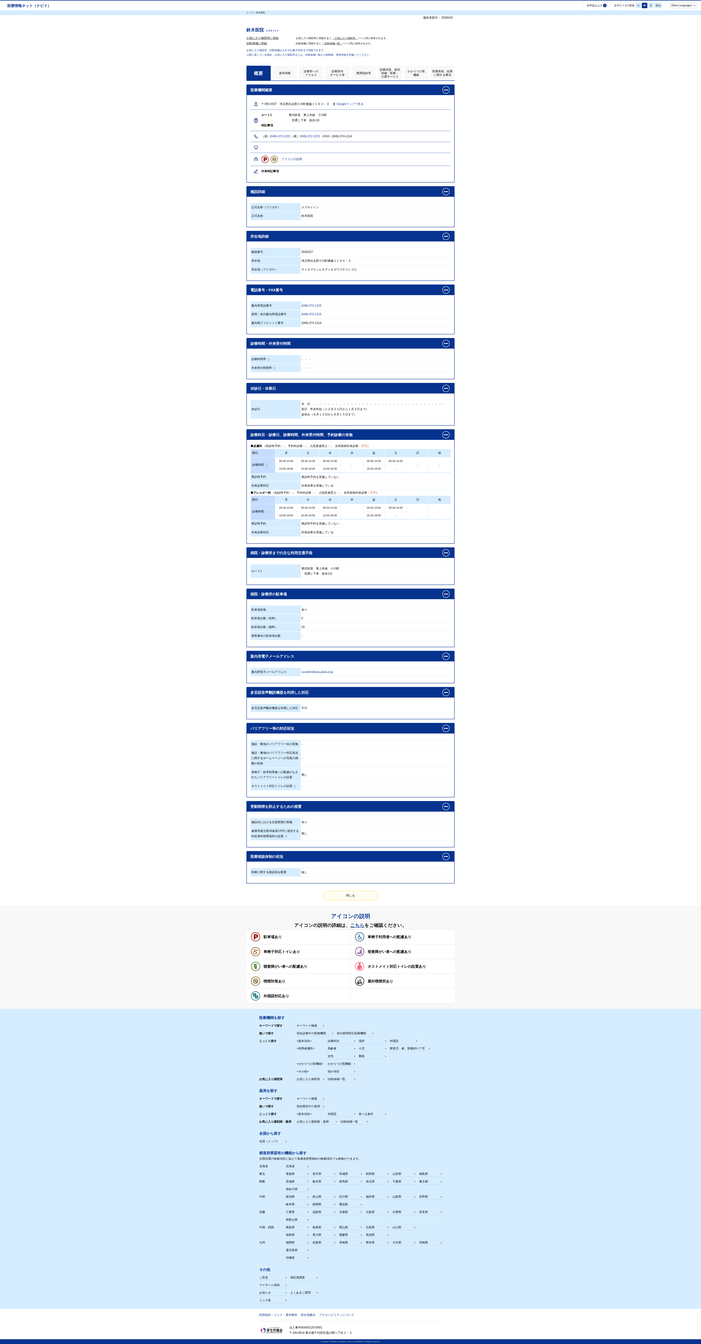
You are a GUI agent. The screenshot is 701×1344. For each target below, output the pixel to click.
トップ (249, 12)
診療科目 (333, 1040)
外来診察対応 (260, 485)
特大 (658, 5)
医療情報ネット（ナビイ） (29, 6)
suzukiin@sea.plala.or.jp (317, 671)
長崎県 (343, 1242)
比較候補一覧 (336, 1079)
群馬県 (343, 1181)
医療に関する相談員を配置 (268, 872)
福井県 (370, 1196)
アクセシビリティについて (336, 1314)
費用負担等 (363, 73)
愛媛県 (343, 1234)
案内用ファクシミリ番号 (267, 323)
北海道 (290, 1166)
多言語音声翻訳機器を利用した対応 (274, 708)
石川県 (343, 1196)
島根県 (317, 1227)
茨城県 (290, 1181)
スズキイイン (310, 207)
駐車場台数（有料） (264, 618)
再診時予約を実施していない (320, 477)
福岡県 (290, 1242)
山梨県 (396, 1196)
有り (304, 609)
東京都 (423, 1181)
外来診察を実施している (317, 485)
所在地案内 (308, 1314)
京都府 (343, 1212)
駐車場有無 (258, 609)
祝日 (304, 409)
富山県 (317, 1196)
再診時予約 (258, 476)
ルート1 (256, 571)
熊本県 (370, 1242)
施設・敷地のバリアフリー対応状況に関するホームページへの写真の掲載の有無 (274, 758)
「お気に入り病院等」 (345, 38)
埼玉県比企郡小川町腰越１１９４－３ (326, 260)
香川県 (317, 1234)
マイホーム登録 (269, 1285)
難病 (362, 1056)
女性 (331, 1056)
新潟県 (290, 1196)
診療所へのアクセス (311, 73)
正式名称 (257, 215)
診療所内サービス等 (337, 73)
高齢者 (332, 1048)
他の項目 (333, 1071)
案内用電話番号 (261, 305)
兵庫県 (396, 1212)
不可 (304, 708)
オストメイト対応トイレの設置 (271, 786)
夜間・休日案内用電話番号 (268, 314)
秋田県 (370, 1173)
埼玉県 (370, 1181)
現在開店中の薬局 (308, 1106)
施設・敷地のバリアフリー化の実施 (274, 744)
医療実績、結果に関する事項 (442, 73)
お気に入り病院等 (308, 1079)
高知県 (370, 1234)
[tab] (258, 73)
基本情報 (285, 73)
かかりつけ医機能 (416, 73)
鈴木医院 (307, 215)
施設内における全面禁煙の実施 (271, 822)
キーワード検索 (307, 1025)
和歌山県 (292, 1219)
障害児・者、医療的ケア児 (407, 1048)
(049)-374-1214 (311, 323)
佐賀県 (317, 1242)
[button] (683, 5)
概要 (258, 73)
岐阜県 (290, 1204)
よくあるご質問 (300, 1292)
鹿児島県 (292, 1250)
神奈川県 (292, 1189)
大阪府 (370, 1212)
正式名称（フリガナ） (266, 207)
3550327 (307, 252)
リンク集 (265, 1300)
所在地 (255, 260)
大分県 (396, 1242)
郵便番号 (257, 252)
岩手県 (317, 1173)
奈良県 (423, 1212)
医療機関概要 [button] (261, 90)
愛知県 (343, 1204)
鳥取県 (290, 1227)
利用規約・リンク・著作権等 (278, 1314)
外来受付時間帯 (261, 367)
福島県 (423, 1173)
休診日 (255, 409)
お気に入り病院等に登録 (262, 38)
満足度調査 (297, 1277)
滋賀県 (317, 1212)
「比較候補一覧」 (332, 43)
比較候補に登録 (256, 43)
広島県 (370, 1227)
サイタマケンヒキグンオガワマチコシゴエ (329, 269)
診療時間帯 (258, 359)
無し (304, 774)
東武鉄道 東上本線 (314, 568)
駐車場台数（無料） (264, 627)
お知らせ (265, 1292)
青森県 (290, 1173)
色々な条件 (366, 1113)
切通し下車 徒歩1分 (316, 573)
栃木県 (317, 1181)
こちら (357, 925)
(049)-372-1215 (280, 136)
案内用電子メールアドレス (268, 671)
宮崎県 (423, 1242)
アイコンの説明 (291, 159)
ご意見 (263, 1277)
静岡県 (317, 1204)
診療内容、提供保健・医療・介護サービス (390, 73)
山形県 (396, 1173)
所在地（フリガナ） (264, 269)
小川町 (335, 568)
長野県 (423, 1196)
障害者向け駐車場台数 (266, 635)
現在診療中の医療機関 (311, 1033)
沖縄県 (290, 1257)
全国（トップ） (269, 1141)
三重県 (290, 1212)
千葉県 (396, 1181)
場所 (362, 1040)
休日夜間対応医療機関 (351, 1033)
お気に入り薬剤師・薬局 (313, 1121)
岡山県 (343, 1227)
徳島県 (290, 1234)
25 (303, 627)
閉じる (350, 895)
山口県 (396, 1227)
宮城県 (343, 1173)
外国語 (394, 1040)
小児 (362, 1048)
